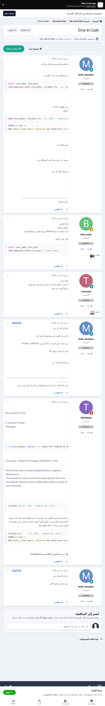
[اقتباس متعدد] (66, 209)
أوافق (8, 692)
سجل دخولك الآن (46, 617)
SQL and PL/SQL (47, 39)
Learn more (99, 4)
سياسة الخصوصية (50, 694)
